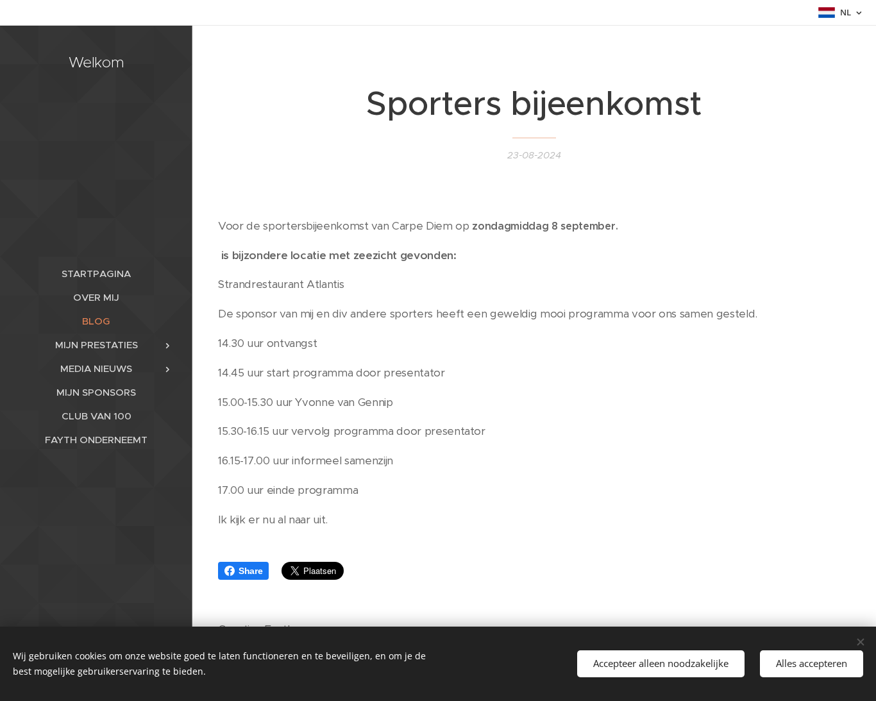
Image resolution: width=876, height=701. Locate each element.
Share (250, 571)
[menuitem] (96, 273)
